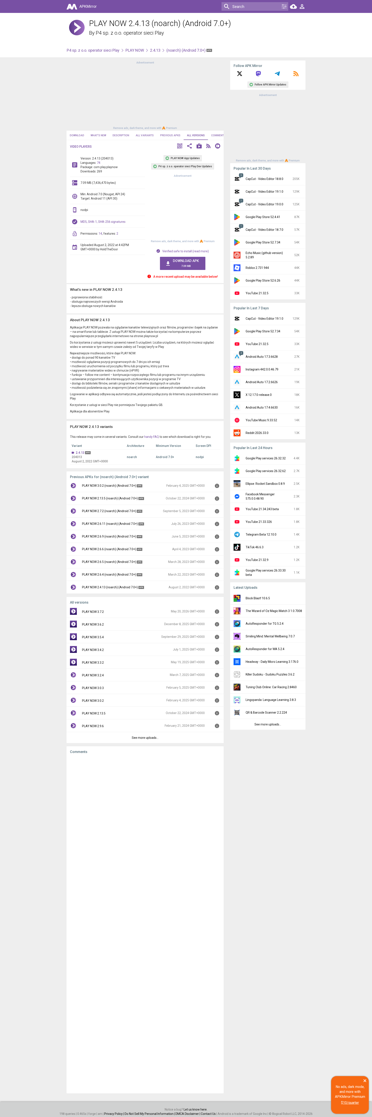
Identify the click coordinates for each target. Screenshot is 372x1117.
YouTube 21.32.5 (257, 293)
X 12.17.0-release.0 (259, 395)
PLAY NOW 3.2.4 (93, 675)
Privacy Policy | (114, 1113)
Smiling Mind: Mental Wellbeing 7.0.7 (270, 636)
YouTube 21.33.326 (259, 522)
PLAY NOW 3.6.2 (93, 624)
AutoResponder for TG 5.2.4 (265, 623)
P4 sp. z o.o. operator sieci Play (130, 33)
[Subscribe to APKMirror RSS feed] (296, 75)
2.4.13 (155, 50)
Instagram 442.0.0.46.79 (262, 369)
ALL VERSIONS (196, 135)
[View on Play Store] (199, 146)
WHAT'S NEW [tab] (98, 135)
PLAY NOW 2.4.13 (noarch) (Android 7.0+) (110, 587)
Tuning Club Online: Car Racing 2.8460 (271, 687)
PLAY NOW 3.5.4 (93, 637)
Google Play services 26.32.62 (266, 471)
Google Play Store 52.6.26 (263, 280)
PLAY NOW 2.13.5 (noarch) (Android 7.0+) (110, 498)
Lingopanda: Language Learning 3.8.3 (271, 700)
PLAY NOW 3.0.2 (93, 700)
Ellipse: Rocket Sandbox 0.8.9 (265, 483)
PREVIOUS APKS (170, 135)
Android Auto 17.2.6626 (262, 382)
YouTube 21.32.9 (257, 560)
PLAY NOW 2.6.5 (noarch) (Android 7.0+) (109, 562)
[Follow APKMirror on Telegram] (277, 75)
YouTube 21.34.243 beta (262, 509)
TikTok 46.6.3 (255, 547)
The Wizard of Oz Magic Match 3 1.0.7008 (274, 611)
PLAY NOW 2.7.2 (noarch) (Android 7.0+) (109, 511)
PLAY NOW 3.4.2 (93, 650)
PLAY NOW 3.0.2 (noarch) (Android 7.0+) (109, 485)
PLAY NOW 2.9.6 (93, 726)
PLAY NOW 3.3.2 (93, 662)
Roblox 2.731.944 (257, 268)
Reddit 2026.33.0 (257, 433)
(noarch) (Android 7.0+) (186, 50)
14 (100, 233)
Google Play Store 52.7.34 (263, 242)
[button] (179, 146)
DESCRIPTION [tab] (121, 135)
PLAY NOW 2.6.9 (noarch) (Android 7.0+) (109, 536)
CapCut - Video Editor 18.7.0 (264, 229)
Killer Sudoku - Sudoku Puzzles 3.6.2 (270, 674)
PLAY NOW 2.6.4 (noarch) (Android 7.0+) (109, 574)
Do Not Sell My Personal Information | (150, 1113)
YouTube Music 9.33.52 (261, 420)
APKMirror (88, 6)
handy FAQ (151, 436)
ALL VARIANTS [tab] (145, 135)
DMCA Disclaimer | (188, 1113)
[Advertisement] (145, 95)
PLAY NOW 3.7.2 (93, 611)
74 (98, 162)
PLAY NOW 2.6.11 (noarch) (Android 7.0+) (110, 523)
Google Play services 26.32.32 (266, 458)
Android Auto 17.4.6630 (262, 407)
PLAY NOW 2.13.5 (93, 713)
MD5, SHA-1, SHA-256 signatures (103, 221)
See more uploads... (145, 737)
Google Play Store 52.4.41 (263, 217)
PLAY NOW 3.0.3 (93, 688)
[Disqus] (145, 924)
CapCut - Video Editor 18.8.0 (264, 179)
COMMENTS (218, 135)
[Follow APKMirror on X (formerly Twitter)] (239, 75)
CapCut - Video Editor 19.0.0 (264, 204)
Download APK (186, 263)
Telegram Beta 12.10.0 (261, 534)
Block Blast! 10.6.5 (258, 598)
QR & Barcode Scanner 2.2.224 (266, 712)
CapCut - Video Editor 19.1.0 (264, 191)
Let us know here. (195, 1109)
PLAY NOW (135, 50)
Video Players (81, 146)
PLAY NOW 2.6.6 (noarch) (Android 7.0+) (109, 549)
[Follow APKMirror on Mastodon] (258, 75)
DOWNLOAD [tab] (77, 135)
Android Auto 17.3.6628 (262, 356)
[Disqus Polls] (145, 812)
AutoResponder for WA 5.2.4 (265, 649)
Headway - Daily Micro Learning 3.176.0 (272, 661)
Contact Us (208, 1113)
